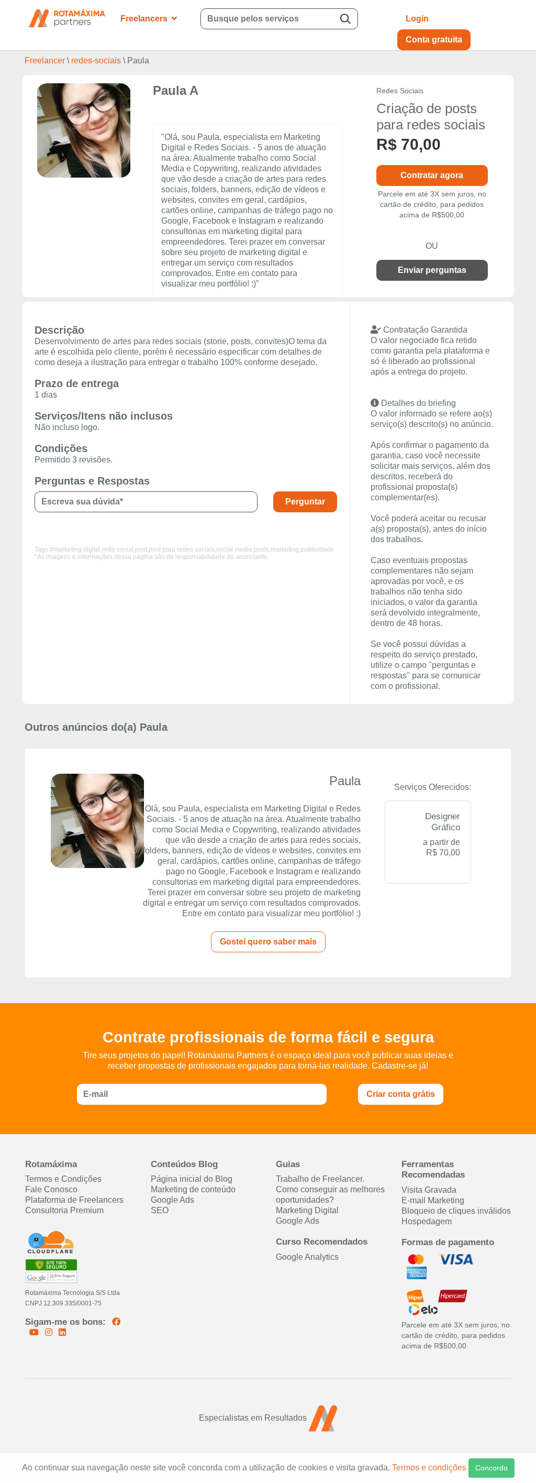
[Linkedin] (62, 1332)
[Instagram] (49, 1332)
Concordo (491, 1468)
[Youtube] (35, 1332)
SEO (160, 1210)
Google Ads (172, 1199)
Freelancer (46, 60)
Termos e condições (429, 1467)
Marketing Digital (307, 1210)
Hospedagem (426, 1221)
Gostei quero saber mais (268, 941)
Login (417, 18)
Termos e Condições (63, 1178)
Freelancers (144, 18)
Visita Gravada (428, 1189)
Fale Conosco (51, 1189)
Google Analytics (307, 1257)
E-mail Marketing (432, 1200)
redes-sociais (96, 60)
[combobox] (279, 18)
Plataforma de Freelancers (74, 1199)
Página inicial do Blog (191, 1178)
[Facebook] (116, 1321)
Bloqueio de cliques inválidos (456, 1210)
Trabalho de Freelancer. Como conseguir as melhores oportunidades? (330, 1189)
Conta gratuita (434, 39)
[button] (324, 19)
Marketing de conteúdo (193, 1189)
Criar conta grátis (400, 1094)
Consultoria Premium (64, 1210)
